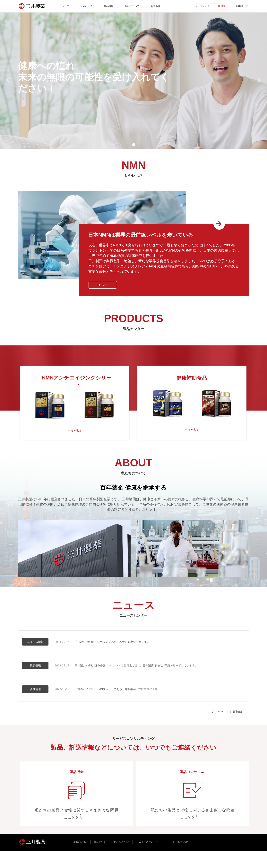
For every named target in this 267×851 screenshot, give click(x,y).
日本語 (239, 6)
